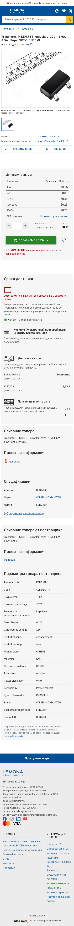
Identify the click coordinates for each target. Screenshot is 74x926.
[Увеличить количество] (9, 226)
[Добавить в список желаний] (63, 240)
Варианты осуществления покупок (56, 874)
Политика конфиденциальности (59, 862)
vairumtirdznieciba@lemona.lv (25, 3)
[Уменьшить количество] (25, 226)
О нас (6, 858)
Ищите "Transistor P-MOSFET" (53, 141)
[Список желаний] (64, 11)
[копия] (31, 44)
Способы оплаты (57, 848)
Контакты (8, 863)
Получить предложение (54, 216)
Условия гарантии (57, 892)
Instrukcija (14, 461)
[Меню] (4, 11)
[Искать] (69, 19)
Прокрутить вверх (37, 758)
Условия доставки (58, 853)
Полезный (9, 867)
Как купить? (54, 844)
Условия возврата (58, 883)
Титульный (7, 29)
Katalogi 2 (28, 29)
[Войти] (57, 11)
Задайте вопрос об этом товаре (26, 513)
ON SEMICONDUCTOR (49, 136)
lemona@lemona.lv (13, 736)
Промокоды (54, 887)
